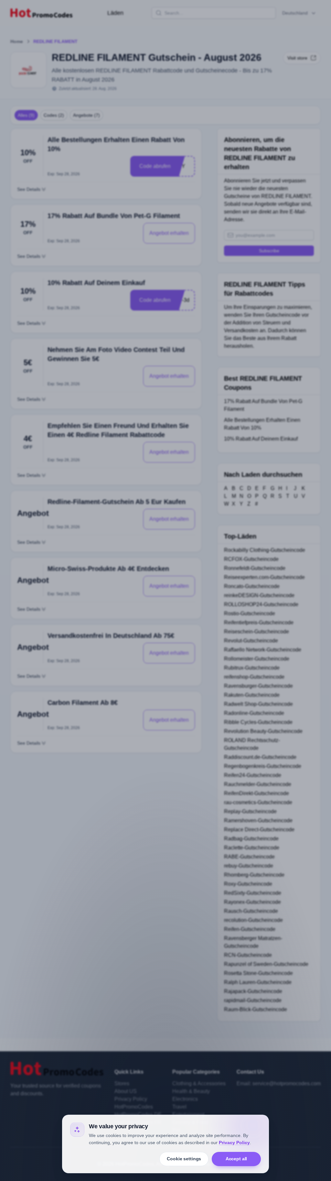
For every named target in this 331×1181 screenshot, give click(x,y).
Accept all (236, 1158)
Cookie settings (184, 1158)
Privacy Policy (234, 1142)
